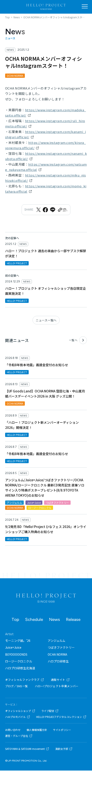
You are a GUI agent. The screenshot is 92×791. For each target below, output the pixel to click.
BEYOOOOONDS (16, 654)
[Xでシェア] (38, 210)
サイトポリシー (62, 730)
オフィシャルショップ (18, 711)
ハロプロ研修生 (58, 661)
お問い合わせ (13, 730)
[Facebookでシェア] (45, 209)
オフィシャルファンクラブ (22, 680)
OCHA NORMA (57, 654)
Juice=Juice (13, 647)
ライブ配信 (47, 711)
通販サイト (58, 680)
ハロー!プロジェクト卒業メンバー (57, 686)
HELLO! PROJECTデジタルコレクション (59, 717)
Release (73, 619)
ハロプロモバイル (15, 717)
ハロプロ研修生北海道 (20, 668)
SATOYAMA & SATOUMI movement (25, 749)
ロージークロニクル (18, 661)
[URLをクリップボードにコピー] (62, 209)
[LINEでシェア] (52, 209)
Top (15, 619)
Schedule (34, 619)
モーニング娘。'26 (17, 640)
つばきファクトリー (61, 647)
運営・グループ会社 (16, 735)
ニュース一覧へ (46, 320)
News (54, 619)
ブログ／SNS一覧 (16, 686)
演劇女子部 (61, 749)
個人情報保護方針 (37, 730)
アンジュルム (56, 640)
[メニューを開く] (84, 6)
